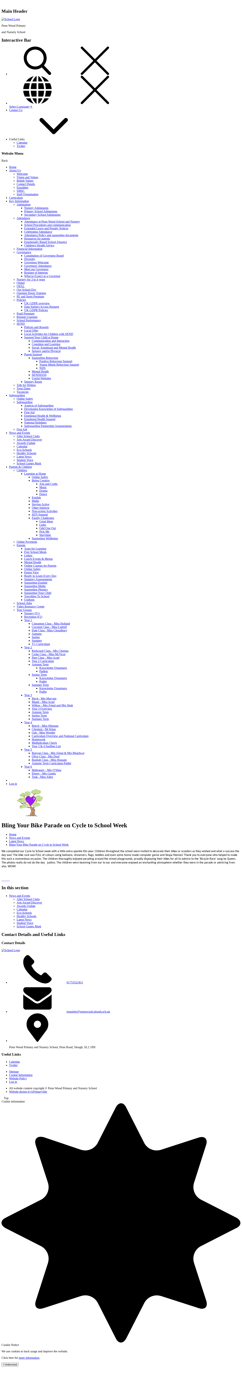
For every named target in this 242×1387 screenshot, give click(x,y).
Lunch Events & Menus (38, 558)
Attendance (23, 218)
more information (29, 1357)
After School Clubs (28, 436)
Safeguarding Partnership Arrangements (48, 426)
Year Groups (24, 610)
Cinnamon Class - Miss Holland (51, 623)
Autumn (37, 633)
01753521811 (75, 982)
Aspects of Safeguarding (39, 405)
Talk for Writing (26, 385)
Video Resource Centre (30, 606)
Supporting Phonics (36, 589)
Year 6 (28, 766)
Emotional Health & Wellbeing (42, 415)
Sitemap (14, 1071)
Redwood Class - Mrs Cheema (50, 650)
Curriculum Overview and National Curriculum (60, 736)
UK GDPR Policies (36, 310)
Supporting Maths (35, 586)
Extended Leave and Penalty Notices (46, 228)
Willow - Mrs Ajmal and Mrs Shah (52, 705)
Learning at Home (35, 473)
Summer (37, 640)
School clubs (24, 603)
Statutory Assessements (38, 579)
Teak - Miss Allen (42, 776)
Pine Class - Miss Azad (45, 657)
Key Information (19, 201)
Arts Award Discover (29, 439)
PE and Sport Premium (30, 296)
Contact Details (26, 184)
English (36, 497)
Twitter (21, 146)
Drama (43, 490)
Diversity (29, 259)
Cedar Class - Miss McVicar (48, 654)
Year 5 (28, 749)
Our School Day (26, 289)
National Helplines (35, 422)
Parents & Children (20, 466)
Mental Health (40, 371)
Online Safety (25, 398)
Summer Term (40, 684)
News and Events (19, 432)
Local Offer (31, 330)
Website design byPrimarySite (28, 1091)
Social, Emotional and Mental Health (54, 347)
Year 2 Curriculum (43, 661)
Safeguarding (17, 395)
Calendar (22, 142)
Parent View (31, 572)
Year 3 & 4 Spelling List (46, 746)
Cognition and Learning (46, 344)
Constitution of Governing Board (44, 255)
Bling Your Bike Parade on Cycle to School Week (39, 844)
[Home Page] (11, 19)
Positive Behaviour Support (55, 361)
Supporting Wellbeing (45, 538)
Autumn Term (40, 664)
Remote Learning (27, 317)
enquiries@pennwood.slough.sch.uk (88, 1011)
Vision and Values (27, 177)
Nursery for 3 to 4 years (31, 279)
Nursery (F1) (32, 613)
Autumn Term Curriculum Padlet (51, 763)
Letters (28, 555)
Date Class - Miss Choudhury (49, 630)
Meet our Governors (36, 269)
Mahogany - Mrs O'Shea (46, 770)
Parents (21, 545)
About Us (15, 170)
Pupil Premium (25, 313)
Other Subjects (40, 507)
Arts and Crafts (48, 483)
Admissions (24, 204)
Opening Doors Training (31, 293)
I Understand (10, 1364)
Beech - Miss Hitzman (45, 725)
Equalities (22, 187)
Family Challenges (43, 518)
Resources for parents (37, 238)
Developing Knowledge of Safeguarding (48, 409)
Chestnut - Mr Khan (44, 729)
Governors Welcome (36, 262)
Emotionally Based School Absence (45, 242)
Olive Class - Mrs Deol (45, 756)
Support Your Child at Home (41, 337)
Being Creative (41, 480)
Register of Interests (36, 272)
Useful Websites (41, 378)
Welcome (22, 173)
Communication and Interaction (50, 340)
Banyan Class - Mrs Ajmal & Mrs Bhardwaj (58, 753)
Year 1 (28, 620)
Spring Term (39, 674)
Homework (38, 739)
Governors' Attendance (38, 265)
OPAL (21, 286)
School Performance (29, 320)
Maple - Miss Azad (43, 702)
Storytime (45, 535)
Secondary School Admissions (42, 214)
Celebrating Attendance (38, 231)
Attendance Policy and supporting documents (51, 235)
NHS (42, 368)
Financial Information (29, 248)
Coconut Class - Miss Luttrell (49, 627)
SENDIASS (39, 374)
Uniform (29, 599)
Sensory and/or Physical (46, 351)
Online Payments (27, 541)
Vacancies (23, 392)
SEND (21, 323)
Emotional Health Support (39, 419)
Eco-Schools (24, 449)
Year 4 (28, 722)
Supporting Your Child (37, 593)
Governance (24, 252)
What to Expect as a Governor (42, 276)
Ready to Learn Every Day (40, 575)
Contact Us (15, 110)
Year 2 (28, 647)
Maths (35, 501)
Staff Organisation (27, 194)
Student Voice (25, 460)
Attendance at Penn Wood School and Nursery (52, 221)
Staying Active (40, 504)
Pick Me (44, 531)
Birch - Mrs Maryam (44, 698)
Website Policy (18, 1078)
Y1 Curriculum (41, 644)
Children (22, 470)
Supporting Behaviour (45, 357)
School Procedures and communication (47, 225)
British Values (25, 180)
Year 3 (28, 695)
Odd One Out (47, 528)
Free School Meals (35, 552)
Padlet (43, 681)
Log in (13, 783)
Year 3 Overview (42, 708)
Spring (36, 637)
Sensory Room (33, 381)
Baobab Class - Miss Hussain (49, 759)
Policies (21, 300)
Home (12, 167)
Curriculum (16, 197)
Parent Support (33, 354)
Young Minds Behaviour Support (59, 364)
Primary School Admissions (40, 211)
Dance (43, 494)
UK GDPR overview (37, 303)
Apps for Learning (35, 548)
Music (43, 487)
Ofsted (21, 282)
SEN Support (40, 514)
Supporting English (35, 582)
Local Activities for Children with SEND (48, 334)
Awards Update (26, 443)
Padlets (43, 671)
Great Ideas (46, 521)
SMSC (21, 190)
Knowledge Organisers (53, 667)
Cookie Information (21, 1075)
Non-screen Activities (44, 511)
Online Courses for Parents (40, 565)
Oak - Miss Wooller (43, 732)
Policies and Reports (36, 327)
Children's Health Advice (39, 245)
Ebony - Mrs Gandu (44, 773)
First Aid (29, 412)
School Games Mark (29, 463)
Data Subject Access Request (41, 306)
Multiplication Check (44, 742)
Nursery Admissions (36, 208)
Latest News (24, 456)
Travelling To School (36, 596)
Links (42, 524)
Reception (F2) (33, 616)
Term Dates (23, 388)
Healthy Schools (26, 453)
